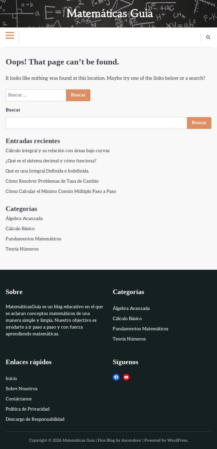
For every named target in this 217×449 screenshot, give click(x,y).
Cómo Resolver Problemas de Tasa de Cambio (52, 181)
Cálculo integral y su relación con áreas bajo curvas (58, 151)
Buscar (13, 110)
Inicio (11, 378)
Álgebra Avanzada (24, 218)
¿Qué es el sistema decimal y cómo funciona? (51, 161)
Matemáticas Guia (110, 13)
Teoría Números (22, 249)
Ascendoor (131, 440)
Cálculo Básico (20, 229)
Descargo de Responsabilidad (35, 419)
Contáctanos (19, 399)
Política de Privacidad (27, 409)
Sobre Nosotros (22, 389)
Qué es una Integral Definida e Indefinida (47, 171)
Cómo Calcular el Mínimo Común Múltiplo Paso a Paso (61, 191)
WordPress (177, 440)
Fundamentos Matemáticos (33, 239)
